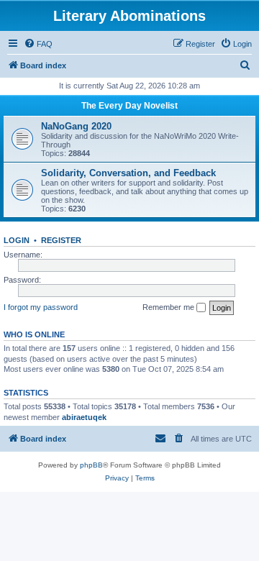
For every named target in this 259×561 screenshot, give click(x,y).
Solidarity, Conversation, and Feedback (128, 173)
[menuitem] (38, 44)
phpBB (91, 465)
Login (16, 240)
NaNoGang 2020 (76, 126)
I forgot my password (41, 307)
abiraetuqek (84, 417)
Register (61, 240)
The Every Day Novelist (129, 106)
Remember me (169, 307)
